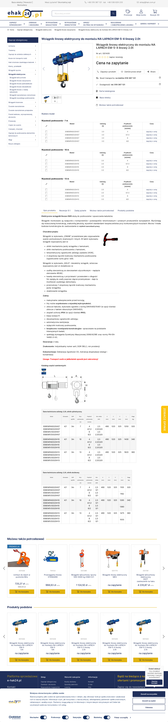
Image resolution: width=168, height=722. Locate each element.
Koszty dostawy (70, 682)
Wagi (10, 140)
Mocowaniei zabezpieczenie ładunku (122, 24)
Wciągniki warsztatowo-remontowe (22, 95)
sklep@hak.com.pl (147, 2)
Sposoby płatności (71, 684)
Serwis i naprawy (148, 24)
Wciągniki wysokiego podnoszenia (22, 98)
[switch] (65, 717)
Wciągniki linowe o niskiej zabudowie (19, 91)
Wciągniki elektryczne (16, 74)
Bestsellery (22, 5)
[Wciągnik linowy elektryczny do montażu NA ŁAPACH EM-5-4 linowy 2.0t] (67, 69)
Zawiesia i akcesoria (48, 684)
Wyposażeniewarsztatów (70, 24)
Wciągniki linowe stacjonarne (20, 81)
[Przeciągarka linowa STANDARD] (52, 558)
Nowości (28, 2)
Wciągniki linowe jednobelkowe (21, 84)
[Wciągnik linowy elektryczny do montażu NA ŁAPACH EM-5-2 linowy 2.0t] (83, 626)
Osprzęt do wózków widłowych (19, 54)
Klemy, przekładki (14, 66)
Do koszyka (23, 592)
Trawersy (11, 50)
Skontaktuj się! (64, 2)
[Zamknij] (164, 666)
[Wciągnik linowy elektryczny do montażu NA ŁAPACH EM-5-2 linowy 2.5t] (145, 626)
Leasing (67, 687)
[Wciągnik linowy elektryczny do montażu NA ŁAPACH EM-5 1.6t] (52, 626)
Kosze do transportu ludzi (17, 58)
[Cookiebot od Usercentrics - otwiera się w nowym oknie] (15, 717)
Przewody (12, 121)
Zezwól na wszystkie (149, 694)
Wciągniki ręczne (14, 70)
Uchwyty (11, 46)
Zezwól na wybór (149, 701)
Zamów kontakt (154, 682)
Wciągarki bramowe (15, 102)
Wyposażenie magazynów (50, 687)
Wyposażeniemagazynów (51, 24)
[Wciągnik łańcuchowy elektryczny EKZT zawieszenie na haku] (145, 558)
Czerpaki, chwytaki (15, 129)
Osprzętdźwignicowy (15, 24)
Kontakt (91, 682)
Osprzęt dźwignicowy (18, 40)
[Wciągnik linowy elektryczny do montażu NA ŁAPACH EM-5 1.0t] (21, 626)
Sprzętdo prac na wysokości (93, 24)
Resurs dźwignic (14, 144)
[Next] (164, 567)
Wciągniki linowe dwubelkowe (20, 87)
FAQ (89, 687)
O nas (90, 684)
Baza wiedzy (17, 2)
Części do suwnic (14, 125)
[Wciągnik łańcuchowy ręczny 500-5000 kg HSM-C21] (83, 558)
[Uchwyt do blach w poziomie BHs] (21, 558)
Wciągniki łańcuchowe (18, 78)
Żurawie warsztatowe (16, 106)
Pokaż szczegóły (121, 717)
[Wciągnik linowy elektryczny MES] (114, 558)
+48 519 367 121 (94, 2)
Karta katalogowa (107, 91)
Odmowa (149, 707)
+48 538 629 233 (115, 2)
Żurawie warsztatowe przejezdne (20, 110)
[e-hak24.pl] (25, 17)
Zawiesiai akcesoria (34, 24)
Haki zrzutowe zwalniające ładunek (21, 62)
